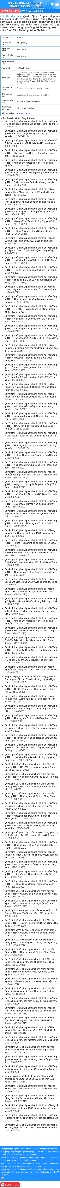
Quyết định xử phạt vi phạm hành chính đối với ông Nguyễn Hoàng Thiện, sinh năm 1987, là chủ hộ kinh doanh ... (31, 475)
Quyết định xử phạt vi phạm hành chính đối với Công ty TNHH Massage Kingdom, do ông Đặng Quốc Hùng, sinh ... (31, 358)
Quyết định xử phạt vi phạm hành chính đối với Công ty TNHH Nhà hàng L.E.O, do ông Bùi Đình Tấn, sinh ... (31, 494)
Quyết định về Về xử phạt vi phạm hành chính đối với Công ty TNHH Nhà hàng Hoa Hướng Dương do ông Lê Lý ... (31, 942)
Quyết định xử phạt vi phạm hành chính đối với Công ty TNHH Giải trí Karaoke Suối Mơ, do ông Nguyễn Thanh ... (31, 182)
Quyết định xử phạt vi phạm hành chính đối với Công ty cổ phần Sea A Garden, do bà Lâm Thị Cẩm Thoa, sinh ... (31, 367)
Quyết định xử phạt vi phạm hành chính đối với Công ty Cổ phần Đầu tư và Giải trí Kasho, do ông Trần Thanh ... (31, 660)
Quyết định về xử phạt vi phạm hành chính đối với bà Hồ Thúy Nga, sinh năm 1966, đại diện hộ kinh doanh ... (31, 1128)
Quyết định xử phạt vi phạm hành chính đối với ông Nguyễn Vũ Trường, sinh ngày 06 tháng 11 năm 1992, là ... (31, 348)
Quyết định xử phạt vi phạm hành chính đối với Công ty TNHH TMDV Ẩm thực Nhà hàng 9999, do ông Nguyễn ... (31, 426)
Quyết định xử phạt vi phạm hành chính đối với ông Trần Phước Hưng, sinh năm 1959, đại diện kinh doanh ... (30, 1020)
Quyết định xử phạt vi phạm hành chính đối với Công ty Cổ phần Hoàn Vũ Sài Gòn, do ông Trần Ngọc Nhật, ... (31, 601)
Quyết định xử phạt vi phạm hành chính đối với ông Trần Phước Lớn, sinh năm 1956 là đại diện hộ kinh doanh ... (30, 1011)
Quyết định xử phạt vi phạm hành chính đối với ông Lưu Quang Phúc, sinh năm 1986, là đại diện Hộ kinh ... (31, 289)
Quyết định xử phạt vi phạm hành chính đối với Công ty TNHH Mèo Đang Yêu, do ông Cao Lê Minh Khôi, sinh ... (31, 864)
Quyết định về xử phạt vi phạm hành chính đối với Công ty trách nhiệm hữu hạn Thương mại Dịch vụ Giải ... (29, 962)
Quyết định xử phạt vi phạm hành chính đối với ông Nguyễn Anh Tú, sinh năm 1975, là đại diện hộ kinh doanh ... (30, 699)
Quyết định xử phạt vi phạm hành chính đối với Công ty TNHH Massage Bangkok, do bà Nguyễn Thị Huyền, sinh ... (31, 816)
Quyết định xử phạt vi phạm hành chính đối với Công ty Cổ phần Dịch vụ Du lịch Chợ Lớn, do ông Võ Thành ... (31, 806)
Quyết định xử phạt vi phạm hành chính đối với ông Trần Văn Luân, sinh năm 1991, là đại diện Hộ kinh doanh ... (30, 202)
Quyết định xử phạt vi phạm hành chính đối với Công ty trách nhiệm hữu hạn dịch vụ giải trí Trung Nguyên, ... (31, 1001)
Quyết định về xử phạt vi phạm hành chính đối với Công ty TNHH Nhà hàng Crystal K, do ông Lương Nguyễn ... (30, 972)
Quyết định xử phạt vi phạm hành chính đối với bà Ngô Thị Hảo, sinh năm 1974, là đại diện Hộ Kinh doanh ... (29, 592)
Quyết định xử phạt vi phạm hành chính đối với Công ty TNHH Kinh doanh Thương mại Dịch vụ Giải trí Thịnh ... (31, 523)
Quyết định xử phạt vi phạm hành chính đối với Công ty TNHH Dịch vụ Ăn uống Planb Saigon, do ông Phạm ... (31, 231)
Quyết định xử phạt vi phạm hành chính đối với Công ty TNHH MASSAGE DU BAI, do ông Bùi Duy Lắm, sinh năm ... (31, 825)
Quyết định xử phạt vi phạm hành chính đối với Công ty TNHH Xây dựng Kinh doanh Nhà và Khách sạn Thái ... (31, 416)
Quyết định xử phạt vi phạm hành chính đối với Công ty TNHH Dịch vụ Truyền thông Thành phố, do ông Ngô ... (31, 884)
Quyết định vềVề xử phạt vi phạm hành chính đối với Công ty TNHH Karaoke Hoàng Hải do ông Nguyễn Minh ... (31, 933)
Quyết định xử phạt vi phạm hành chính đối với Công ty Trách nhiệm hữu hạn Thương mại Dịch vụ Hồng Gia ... (31, 611)
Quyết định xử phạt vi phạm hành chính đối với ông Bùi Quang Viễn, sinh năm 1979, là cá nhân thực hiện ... (31, 582)
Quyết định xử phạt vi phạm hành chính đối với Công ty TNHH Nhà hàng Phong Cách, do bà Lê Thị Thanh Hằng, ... (31, 260)
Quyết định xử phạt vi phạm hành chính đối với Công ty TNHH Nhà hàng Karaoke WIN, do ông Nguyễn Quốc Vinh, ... (31, 757)
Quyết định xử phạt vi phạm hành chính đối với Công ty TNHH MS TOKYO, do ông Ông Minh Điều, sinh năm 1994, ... (31, 553)
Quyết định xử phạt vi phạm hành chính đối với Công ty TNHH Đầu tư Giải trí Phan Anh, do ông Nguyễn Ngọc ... (31, 504)
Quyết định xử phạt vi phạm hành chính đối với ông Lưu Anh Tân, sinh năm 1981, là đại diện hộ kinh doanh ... (30, 241)
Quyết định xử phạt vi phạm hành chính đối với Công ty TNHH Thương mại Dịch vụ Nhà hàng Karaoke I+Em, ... (31, 845)
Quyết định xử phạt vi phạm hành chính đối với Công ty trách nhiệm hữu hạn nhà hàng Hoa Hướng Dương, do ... (31, 1059)
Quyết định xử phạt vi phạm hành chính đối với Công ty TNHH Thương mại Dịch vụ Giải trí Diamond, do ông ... (31, 572)
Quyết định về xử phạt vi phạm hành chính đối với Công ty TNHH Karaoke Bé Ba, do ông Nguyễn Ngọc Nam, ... (31, 894)
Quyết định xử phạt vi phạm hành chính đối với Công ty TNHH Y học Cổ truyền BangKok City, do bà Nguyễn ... (31, 134)
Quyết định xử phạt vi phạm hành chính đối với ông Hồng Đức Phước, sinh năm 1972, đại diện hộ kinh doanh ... (30, 1098)
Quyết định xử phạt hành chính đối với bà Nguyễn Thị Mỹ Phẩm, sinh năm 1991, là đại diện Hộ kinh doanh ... (31, 835)
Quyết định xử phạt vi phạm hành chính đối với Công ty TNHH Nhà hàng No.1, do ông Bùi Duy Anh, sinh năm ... (31, 212)
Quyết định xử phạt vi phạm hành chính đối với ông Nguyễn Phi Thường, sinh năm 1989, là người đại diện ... (30, 533)
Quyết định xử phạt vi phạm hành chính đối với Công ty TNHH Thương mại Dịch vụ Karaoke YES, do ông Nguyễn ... (31, 445)
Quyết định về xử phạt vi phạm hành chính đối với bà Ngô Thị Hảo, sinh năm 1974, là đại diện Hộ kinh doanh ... (31, 903)
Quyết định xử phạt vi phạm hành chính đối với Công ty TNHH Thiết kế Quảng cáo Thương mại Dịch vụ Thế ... (31, 689)
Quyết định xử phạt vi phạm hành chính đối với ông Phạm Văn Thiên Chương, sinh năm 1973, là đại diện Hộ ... (31, 855)
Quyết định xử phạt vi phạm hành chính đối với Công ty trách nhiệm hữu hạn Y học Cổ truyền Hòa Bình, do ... (31, 1069)
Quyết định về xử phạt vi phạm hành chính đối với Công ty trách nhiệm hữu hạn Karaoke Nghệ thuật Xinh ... (29, 1050)
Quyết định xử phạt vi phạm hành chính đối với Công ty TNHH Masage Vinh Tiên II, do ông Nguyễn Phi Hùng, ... (31, 221)
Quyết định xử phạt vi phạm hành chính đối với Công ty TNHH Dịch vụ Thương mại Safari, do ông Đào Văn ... (31, 455)
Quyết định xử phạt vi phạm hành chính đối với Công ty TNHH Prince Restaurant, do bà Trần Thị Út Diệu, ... (31, 543)
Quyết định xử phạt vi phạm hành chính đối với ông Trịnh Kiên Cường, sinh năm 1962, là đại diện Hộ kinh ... (31, 562)
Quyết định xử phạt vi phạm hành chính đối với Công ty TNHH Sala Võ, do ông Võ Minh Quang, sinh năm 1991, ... (31, 709)
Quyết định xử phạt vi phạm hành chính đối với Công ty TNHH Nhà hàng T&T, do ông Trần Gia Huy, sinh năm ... (31, 319)
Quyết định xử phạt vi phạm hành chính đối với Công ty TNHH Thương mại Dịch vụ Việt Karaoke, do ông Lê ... (31, 718)
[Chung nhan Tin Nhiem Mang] (17, 1178)
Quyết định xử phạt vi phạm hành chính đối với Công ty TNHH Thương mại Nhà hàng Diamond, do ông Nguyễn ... (31, 299)
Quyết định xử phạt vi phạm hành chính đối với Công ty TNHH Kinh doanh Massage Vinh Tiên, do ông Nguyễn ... (31, 163)
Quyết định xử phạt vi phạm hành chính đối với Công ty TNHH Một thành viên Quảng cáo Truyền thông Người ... (31, 406)
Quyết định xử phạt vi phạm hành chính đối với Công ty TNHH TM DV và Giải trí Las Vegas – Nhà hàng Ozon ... (31, 631)
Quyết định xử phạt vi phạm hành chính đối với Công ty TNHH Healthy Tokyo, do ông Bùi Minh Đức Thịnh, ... (31, 270)
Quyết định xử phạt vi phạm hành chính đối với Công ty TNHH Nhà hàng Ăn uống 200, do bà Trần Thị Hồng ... (31, 328)
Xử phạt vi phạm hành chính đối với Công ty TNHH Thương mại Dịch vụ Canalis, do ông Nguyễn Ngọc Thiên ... (30, 679)
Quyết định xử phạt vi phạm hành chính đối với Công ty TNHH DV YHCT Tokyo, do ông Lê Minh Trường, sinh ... (31, 309)
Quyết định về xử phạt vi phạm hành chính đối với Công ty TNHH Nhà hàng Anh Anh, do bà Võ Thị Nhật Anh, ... (31, 777)
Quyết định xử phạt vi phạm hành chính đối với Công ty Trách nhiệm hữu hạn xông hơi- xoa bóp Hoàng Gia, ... (31, 1118)
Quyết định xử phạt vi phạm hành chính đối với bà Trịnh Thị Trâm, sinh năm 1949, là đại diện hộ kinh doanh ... (29, 640)
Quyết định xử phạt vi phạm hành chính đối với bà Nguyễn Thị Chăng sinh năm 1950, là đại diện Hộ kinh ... (31, 670)
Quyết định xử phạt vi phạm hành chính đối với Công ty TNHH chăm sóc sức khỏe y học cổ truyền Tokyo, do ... (31, 874)
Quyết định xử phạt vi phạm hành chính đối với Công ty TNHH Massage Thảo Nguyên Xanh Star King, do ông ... (31, 153)
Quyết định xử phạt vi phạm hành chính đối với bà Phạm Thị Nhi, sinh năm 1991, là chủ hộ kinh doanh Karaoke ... (30, 387)
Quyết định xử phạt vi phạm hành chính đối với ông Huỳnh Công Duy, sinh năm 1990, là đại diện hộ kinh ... (31, 1089)
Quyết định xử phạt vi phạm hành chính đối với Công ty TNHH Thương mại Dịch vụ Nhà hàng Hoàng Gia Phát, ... (31, 280)
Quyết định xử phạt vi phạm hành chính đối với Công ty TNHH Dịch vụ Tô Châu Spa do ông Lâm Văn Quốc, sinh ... (31, 650)
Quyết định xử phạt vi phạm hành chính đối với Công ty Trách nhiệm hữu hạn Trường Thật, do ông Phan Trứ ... (31, 514)
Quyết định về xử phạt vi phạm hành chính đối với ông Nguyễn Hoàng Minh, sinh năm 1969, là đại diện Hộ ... (31, 981)
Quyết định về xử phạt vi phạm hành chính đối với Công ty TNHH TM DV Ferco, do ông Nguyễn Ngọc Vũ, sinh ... (30, 767)
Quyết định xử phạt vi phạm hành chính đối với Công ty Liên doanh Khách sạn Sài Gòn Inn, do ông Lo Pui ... (31, 436)
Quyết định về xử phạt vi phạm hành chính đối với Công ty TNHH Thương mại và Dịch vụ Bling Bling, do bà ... (31, 796)
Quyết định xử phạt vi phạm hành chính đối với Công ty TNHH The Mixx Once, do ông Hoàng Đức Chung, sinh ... (31, 738)
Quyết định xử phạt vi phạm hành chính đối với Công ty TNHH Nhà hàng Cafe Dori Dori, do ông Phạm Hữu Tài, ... (31, 338)
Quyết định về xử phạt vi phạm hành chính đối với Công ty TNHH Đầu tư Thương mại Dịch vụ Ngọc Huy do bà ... (31, 923)
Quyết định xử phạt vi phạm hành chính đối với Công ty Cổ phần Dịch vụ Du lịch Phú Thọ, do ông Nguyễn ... (31, 728)
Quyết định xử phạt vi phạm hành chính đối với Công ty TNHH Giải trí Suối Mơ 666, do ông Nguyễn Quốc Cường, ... (31, 748)
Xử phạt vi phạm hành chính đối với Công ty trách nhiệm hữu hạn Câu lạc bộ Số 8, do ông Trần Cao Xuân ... (29, 1079)
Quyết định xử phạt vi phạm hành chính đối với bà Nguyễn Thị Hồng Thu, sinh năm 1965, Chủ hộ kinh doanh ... (30, 1030)
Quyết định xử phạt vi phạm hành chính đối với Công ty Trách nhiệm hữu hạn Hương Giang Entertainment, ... (31, 173)
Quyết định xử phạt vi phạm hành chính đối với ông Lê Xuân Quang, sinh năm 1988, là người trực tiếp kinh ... (31, 1108)
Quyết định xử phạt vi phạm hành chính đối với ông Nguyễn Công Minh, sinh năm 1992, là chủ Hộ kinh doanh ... (30, 192)
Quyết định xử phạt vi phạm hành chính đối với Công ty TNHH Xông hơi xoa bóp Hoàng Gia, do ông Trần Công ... (31, 484)
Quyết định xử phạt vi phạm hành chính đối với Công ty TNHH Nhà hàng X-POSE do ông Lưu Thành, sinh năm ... (31, 465)
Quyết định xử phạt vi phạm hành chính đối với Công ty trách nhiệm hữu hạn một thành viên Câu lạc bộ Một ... (31, 1040)
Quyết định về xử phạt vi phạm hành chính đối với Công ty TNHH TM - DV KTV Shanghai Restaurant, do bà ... (31, 787)
